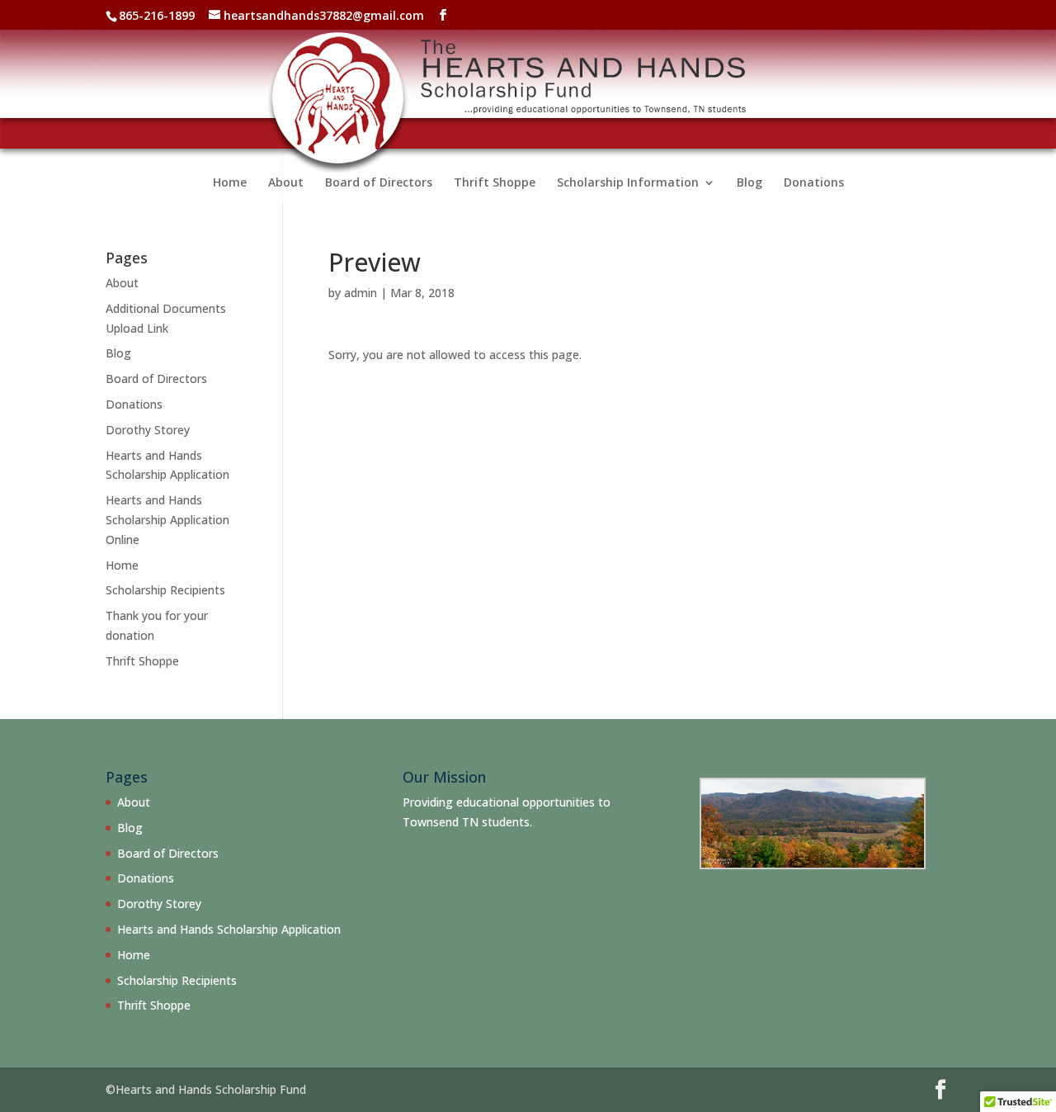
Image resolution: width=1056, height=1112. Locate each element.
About (286, 183)
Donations (814, 183)
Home (230, 183)
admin (360, 292)
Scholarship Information (628, 183)
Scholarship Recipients (165, 590)
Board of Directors (378, 183)
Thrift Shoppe (494, 183)
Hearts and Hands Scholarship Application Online (167, 519)
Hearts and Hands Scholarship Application (229, 929)
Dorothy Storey (148, 430)
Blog (749, 183)
